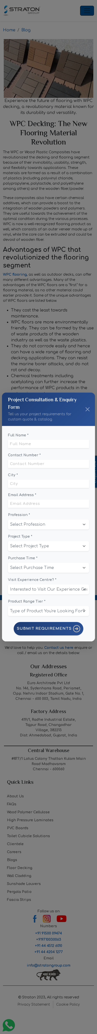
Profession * (19, 515)
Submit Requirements (45, 628)
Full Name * (18, 435)
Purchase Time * (23, 558)
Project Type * (20, 536)
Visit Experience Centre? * (32, 580)
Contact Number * (24, 455)
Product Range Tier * (27, 601)
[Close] (87, 409)
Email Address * (22, 495)
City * (13, 475)
